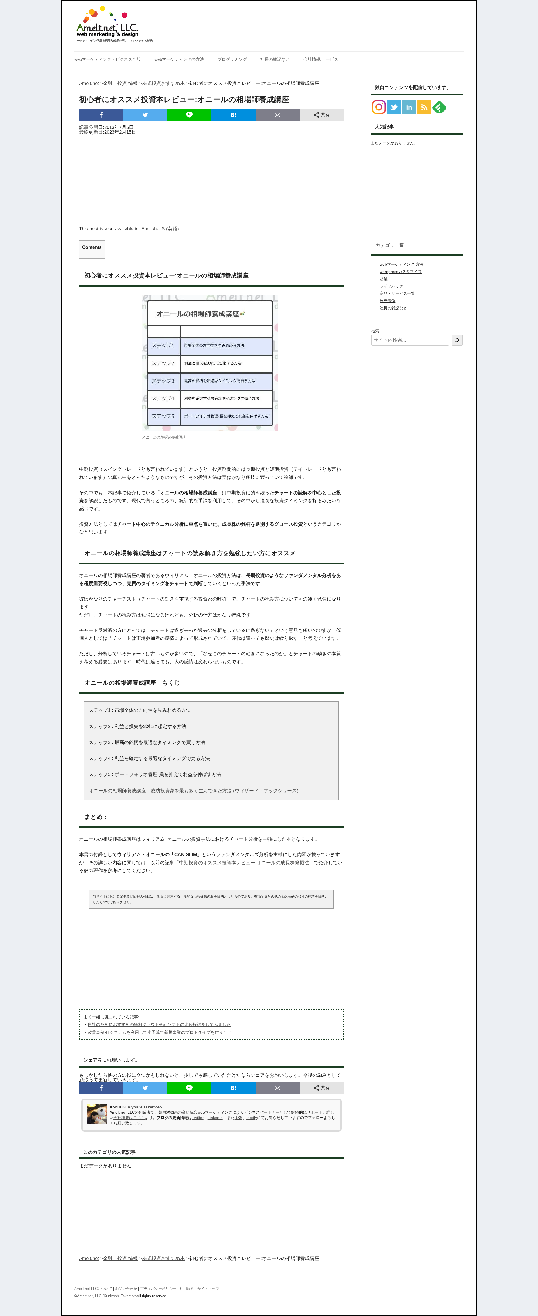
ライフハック (391, 286)
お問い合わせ (126, 1289)
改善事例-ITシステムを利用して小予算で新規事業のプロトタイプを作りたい (159, 1032)
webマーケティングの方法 (179, 59)
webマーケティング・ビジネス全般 (107, 59)
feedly (251, 1117)
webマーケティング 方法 (401, 264)
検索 (375, 331)
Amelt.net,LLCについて (93, 1289)
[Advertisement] (211, 178)
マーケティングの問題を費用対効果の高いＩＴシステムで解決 (113, 40)
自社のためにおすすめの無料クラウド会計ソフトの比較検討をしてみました (159, 1024)
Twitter (198, 1117)
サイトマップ (208, 1289)
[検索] (457, 340)
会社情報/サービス (320, 59)
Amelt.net (89, 83)
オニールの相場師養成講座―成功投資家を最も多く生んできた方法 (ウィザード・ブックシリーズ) (193, 790)
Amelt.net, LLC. (90, 1296)
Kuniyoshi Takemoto (142, 1107)
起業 (384, 279)
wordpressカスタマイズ (401, 271)
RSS (238, 1117)
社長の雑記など (275, 59)
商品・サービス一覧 (397, 293)
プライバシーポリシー (158, 1289)
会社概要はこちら (129, 1117)
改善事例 (387, 300)
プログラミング (232, 59)
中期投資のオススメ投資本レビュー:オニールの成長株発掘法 (244, 862)
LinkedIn (215, 1117)
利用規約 (187, 1289)
